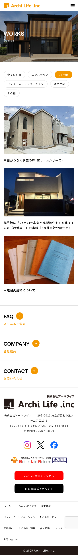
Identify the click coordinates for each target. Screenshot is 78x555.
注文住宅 (46, 505)
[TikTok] (39, 488)
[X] (40, 445)
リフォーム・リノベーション (19, 517)
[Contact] (39, 460)
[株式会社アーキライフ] (22, 5)
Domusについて (28, 505)
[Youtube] (39, 475)
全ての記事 (14, 74)
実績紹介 (8, 528)
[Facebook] (54, 445)
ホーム (7, 505)
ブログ (58, 528)
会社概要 (45, 528)
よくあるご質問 (27, 528)
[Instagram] (27, 445)
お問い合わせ (11, 539)
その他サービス (48, 517)
